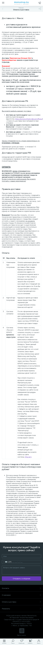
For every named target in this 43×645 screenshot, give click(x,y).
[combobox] (6, 562)
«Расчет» (28, 457)
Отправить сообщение (21, 579)
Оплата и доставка (9, 602)
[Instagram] (21, 630)
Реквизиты (6, 609)
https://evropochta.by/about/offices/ (28, 119)
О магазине (6, 595)
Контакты (5, 588)
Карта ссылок (21, 635)
